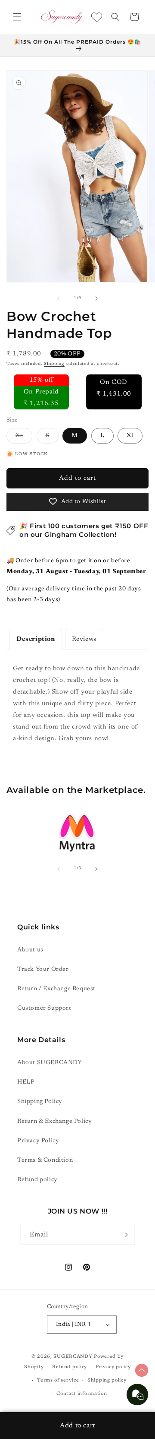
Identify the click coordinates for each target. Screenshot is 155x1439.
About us (30, 950)
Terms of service (58, 1380)
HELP (25, 1082)
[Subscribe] (124, 1235)
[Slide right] (96, 298)
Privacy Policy (38, 1141)
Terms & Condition (45, 1160)
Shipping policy (107, 1380)
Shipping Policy (39, 1102)
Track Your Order (43, 970)
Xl (130, 436)
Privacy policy (113, 1367)
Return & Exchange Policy (54, 1122)
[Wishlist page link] (96, 17)
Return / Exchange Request (56, 989)
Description (35, 639)
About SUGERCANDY (49, 1063)
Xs (24, 438)
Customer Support (44, 1008)
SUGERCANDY (72, 1356)
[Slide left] (58, 298)
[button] (17, 16)
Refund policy (37, 1180)
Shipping (54, 364)
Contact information (81, 1393)
